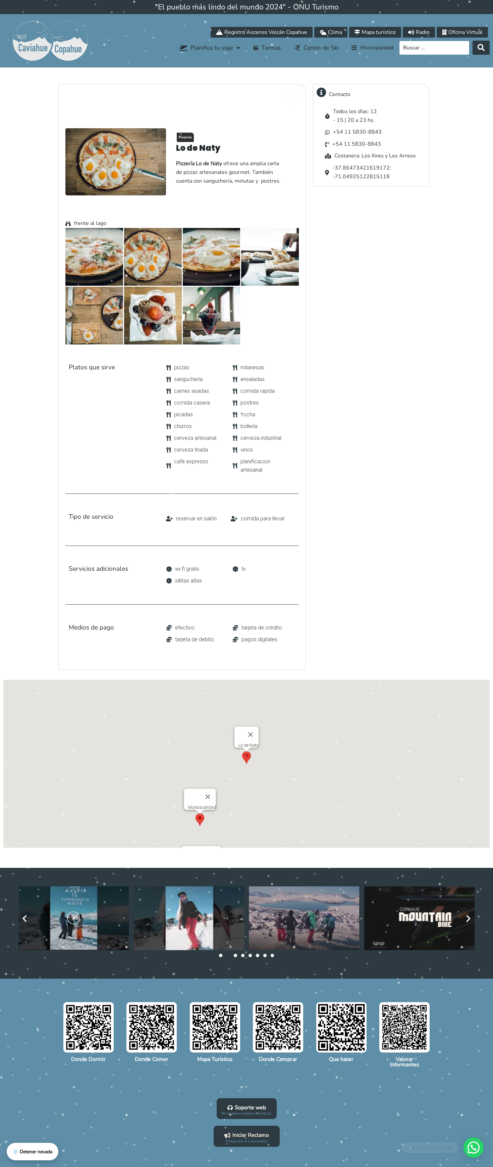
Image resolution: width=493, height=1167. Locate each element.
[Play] (73, 918)
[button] (372, 48)
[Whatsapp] (290, 97)
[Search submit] (481, 48)
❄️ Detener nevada (32, 1152)
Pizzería (185, 137)
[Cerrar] (250, 735)
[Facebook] (275, 97)
